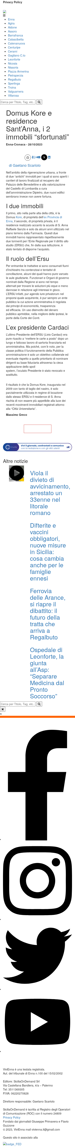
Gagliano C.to (16, 55)
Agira (11, 23)
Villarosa (13, 95)
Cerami (12, 51)
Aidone (12, 27)
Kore (19, 217)
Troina (12, 87)
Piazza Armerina (18, 71)
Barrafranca (15, 35)
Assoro (12, 31)
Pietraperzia (15, 75)
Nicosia (12, 63)
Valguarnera (15, 91)
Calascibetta (16, 39)
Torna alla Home (38, 429)
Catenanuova (16, 43)
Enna (11, 19)
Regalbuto (14, 79)
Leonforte (14, 59)
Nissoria (13, 67)
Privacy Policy (12, 2)
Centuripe (14, 47)
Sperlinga (14, 83)
